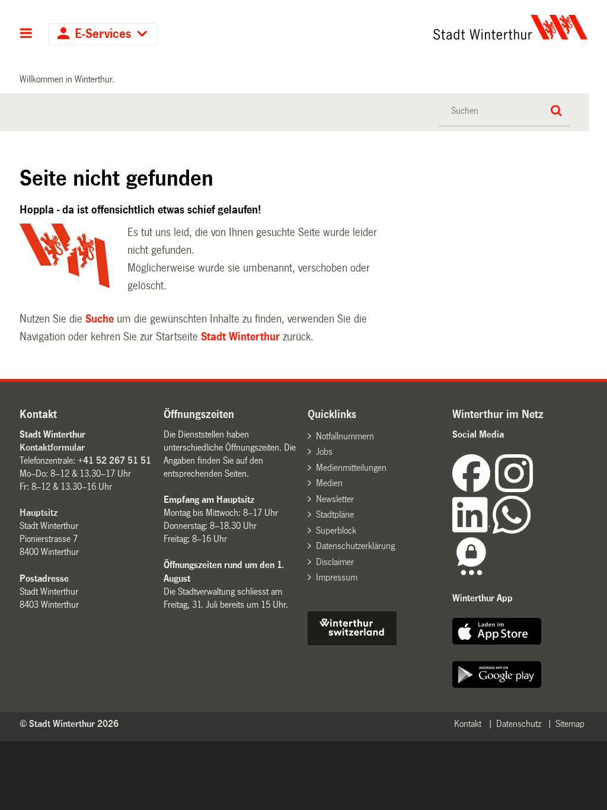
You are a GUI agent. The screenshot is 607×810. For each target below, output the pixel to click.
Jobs (324, 452)
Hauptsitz (38, 513)
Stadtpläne (335, 514)
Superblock (336, 530)
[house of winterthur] (352, 642)
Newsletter (335, 499)
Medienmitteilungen (351, 468)
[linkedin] (472, 530)
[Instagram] (514, 489)
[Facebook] (473, 489)
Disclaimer (335, 562)
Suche (99, 319)
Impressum (336, 577)
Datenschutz (518, 724)
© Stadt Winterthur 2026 (69, 724)
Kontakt (467, 724)
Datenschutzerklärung (355, 546)
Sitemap (569, 724)
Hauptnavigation (26, 34)
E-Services (103, 34)
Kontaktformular (52, 447)
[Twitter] (534, 489)
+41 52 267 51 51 (114, 460)
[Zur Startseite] (437, 27)
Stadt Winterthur (240, 337)
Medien (329, 483)
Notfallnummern (345, 436)
